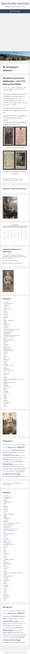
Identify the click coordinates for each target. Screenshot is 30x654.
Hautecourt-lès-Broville (13, 457)
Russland (6, 385)
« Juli (14, 242)
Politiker (5, 377)
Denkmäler (6, 327)
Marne (5, 367)
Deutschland (7, 333)
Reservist (17, 466)
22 (21, 235)
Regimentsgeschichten (9, 382)
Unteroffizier (6, 476)
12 (11, 232)
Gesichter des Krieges (9, 350)
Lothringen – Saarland (9, 365)
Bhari (25, 652)
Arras (5, 318)
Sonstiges (6, 391)
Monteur (11, 180)
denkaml (16, 179)
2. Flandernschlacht (8, 303)
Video (5, 398)
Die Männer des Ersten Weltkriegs (16, 89)
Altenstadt (7, 179)
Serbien (5, 388)
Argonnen (6, 317)
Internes (5, 353)
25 (8, 237)
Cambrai (6, 326)
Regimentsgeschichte (8, 466)
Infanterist (6, 459)
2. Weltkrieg (6, 305)
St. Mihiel (15, 110)
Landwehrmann (6, 461)
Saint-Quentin (7, 386)
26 (11, 237)
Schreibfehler (11, 469)
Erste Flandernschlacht (9, 340)
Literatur (6, 364)
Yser (5, 406)
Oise (5, 371)
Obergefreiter (16, 464)
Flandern (6, 341)
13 (14, 232)
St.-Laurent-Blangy (19, 471)
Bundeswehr (6, 324)
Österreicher (6, 373)
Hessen (21, 457)
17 (4, 235)
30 (25, 237)
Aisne (5, 311)
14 (18, 232)
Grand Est (6, 352)
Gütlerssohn (5, 457)
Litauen (5, 362)
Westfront (23, 476)
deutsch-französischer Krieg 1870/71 (12, 329)
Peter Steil (7, 87)
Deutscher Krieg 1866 (9, 330)
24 (4, 237)
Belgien (5, 321)
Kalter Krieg (6, 359)
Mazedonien (6, 368)
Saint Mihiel (16, 180)
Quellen (5, 380)
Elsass (5, 338)
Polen (5, 376)
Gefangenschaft (7, 349)
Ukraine (5, 395)
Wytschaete (6, 403)
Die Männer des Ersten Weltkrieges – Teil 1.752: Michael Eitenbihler (14, 81)
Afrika (5, 309)
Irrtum (5, 355)
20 (15, 235)
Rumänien (6, 383)
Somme (5, 389)
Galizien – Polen (7, 347)
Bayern (12, 179)
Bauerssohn (12, 447)
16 (25, 232)
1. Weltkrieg (5, 89)
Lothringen (18, 461)
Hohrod (24, 457)
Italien (5, 356)
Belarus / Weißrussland (9, 320)
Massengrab (8, 464)
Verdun (10, 90)
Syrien (5, 394)
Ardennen (6, 315)
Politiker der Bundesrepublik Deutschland (13, 379)
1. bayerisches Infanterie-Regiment (9, 444)
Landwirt (12, 461)
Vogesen (6, 400)
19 (11, 235)
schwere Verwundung (19, 470)
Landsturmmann (18, 459)
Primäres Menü (16, 11)
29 (21, 237)
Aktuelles (6, 312)
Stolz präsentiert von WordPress (11, 652)
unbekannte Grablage (12, 474)
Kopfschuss (12, 459)
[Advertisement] (15, 32)
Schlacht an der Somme (16, 468)
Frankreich (5, 90)
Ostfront (5, 374)
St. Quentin (6, 392)
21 (18, 235)
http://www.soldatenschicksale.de (10, 260)
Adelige (5, 306)
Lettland (5, 361)
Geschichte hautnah (15, 3)
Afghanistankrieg (8, 308)
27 (15, 237)
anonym (19, 444)
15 (21, 232)
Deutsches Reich (8, 332)
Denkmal (15, 450)
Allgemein (6, 314)
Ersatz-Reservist (20, 452)
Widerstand (6, 401)
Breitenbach (8, 450)
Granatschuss (22, 455)
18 (8, 235)
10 (4, 232)
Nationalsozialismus (8, 370)
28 (18, 237)
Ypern (5, 405)
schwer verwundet (6, 471)
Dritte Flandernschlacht (9, 336)
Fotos (5, 343)
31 (4, 239)
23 (25, 235)
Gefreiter (16, 455)
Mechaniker (5, 180)
